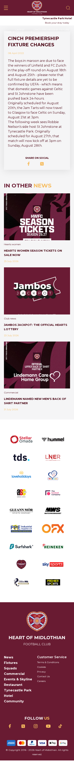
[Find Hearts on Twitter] (24, 726)
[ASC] (21, 493)
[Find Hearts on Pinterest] (61, 726)
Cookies (41, 666)
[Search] (68, 8)
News (8, 657)
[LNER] (53, 457)
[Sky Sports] (53, 564)
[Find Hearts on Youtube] (49, 726)
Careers (41, 681)
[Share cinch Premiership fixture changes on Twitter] (43, 164)
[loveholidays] (21, 475)
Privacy (41, 671)
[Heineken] (53, 547)
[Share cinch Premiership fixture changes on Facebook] (30, 164)
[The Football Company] (53, 493)
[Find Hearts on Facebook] (12, 726)
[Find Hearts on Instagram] (37, 726)
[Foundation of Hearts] (21, 564)
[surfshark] (21, 547)
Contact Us (43, 676)
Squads (10, 668)
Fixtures (11, 663)
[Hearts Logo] (37, 8)
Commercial (14, 674)
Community (14, 701)
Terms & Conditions (48, 662)
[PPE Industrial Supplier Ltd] (21, 529)
